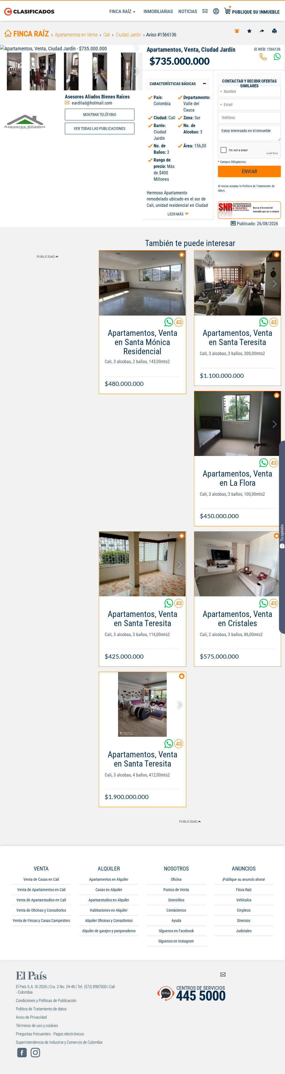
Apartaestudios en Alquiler (109, 900)
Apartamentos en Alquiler (108, 879)
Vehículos (243, 900)
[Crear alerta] (237, 30)
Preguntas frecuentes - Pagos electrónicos (50, 1033)
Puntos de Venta (176, 889)
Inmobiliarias (158, 11)
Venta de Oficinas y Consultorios (41, 910)
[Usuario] (216, 11)
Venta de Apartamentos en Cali (41, 889)
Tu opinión (281, 533)
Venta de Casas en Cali (41, 879)
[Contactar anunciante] (178, 324)
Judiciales (244, 931)
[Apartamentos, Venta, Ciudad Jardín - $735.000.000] (71, 48)
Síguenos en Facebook (176, 931)
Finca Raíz (120, 11)
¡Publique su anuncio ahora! (243, 879)
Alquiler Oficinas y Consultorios (108, 920)
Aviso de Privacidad (31, 1017)
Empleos (243, 910)
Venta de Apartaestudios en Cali (41, 900)
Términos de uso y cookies (37, 1025)
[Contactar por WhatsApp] (277, 58)
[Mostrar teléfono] (263, 58)
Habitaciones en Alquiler (108, 910)
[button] (178, 84)
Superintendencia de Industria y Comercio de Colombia (59, 1042)
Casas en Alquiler (108, 889)
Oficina (176, 879)
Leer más (175, 214)
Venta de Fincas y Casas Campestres (41, 920)
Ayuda (176, 920)
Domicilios (176, 900)
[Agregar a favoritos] (249, 30)
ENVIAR (249, 171)
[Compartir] (262, 30)
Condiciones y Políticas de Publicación (46, 1000)
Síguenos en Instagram (176, 941)
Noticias (187, 11)
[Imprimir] (274, 30)
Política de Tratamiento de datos (41, 1008)
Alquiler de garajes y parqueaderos (109, 931)
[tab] (178, 84)
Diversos (243, 920)
